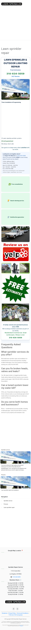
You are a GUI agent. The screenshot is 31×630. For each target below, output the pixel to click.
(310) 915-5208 (21, 155)
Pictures (6, 504)
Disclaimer (4, 613)
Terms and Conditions (22, 613)
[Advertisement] (15, 24)
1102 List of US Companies (16, 615)
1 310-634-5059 (16, 577)
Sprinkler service (8, 500)
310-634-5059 (15, 73)
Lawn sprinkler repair (9, 507)
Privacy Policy (12, 613)
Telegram (21, 625)
